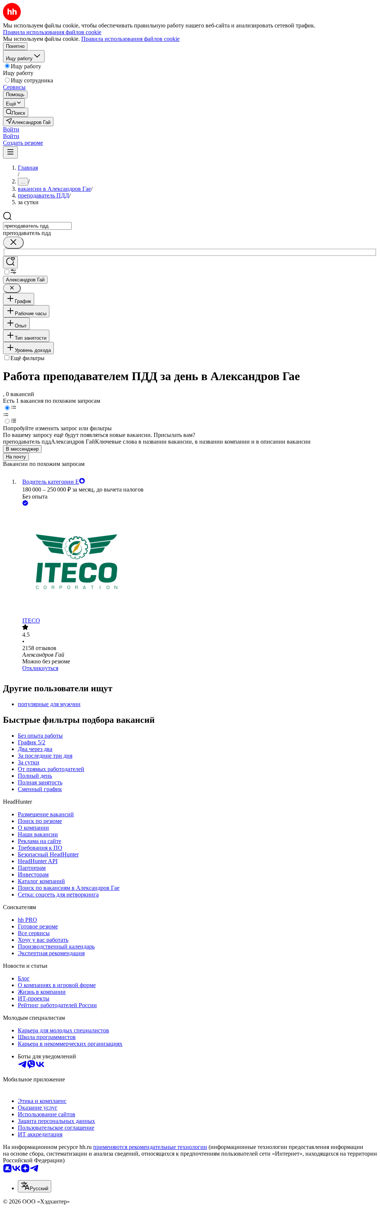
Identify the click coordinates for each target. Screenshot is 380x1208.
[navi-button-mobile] (10, 152)
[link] (15, 112)
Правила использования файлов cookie (130, 39)
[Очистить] (13, 242)
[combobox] (37, 226)
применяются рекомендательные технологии (150, 1147)
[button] (11, 129)
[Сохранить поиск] (10, 262)
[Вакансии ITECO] (197, 562)
